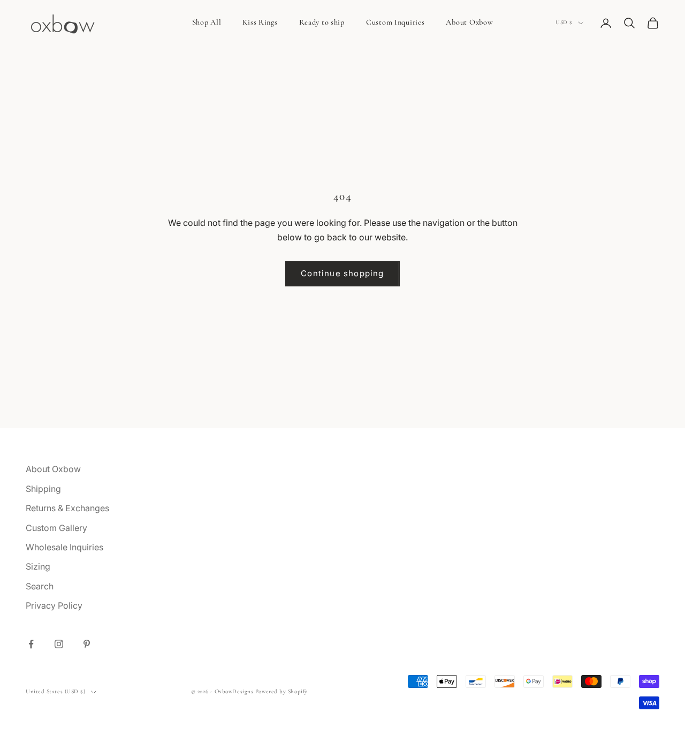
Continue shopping (342, 273)
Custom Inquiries (395, 22)
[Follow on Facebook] (31, 644)
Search (40, 586)
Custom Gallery (56, 527)
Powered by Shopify (281, 691)
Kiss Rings (259, 22)
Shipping (43, 488)
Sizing (38, 566)
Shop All (207, 22)
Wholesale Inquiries (64, 547)
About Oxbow (469, 22)
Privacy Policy (54, 605)
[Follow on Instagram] (59, 644)
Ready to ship (322, 22)
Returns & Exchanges (67, 508)
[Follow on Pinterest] (86, 644)
